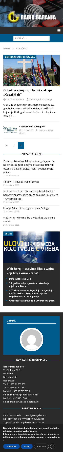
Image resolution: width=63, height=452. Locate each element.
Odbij (26, 446)
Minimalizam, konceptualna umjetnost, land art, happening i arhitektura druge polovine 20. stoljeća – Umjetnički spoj (30, 195)
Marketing (8, 398)
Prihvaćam (11, 446)
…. (14, 116)
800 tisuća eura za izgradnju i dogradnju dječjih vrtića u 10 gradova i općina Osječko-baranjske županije (31, 293)
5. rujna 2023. (28, 130)
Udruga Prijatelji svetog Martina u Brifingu (26, 208)
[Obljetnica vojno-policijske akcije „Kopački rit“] (31, 70)
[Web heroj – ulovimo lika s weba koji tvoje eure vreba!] (31, 261)
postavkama (53, 437)
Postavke (41, 446)
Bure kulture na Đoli (20, 278)
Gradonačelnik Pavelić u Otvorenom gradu (32, 300)
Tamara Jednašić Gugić (40, 99)
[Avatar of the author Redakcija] (32, 347)
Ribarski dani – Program (32, 126)
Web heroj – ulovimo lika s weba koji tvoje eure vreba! (30, 270)
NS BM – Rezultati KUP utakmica (21, 181)
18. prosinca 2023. (15, 99)
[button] (58, 30)
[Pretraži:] (31, 38)
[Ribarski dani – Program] (10, 130)
